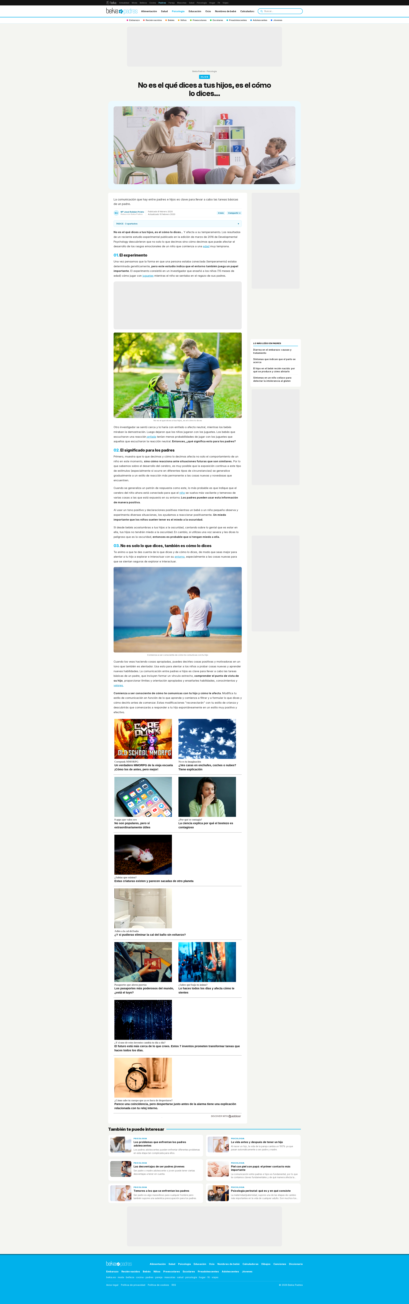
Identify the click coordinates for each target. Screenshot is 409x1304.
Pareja (172, 3)
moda (121, 1277)
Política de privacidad (133, 1285)
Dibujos (265, 1264)
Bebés (147, 1271)
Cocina (152, 3)
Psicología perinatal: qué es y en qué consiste (261, 1190)
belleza (130, 1277)
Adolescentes (230, 1271)
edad (206, 246)
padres (149, 1277)
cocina (140, 1277)
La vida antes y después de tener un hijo (257, 1142)
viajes (215, 1277)
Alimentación (149, 11)
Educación (195, 11)
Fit (219, 3)
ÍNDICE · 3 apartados (177, 223)
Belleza (143, 3)
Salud (191, 3)
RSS (174, 1285)
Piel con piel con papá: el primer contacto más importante (260, 1168)
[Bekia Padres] (122, 11)
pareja (158, 1277)
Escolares (189, 1271)
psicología (191, 1277)
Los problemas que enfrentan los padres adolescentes (160, 1143)
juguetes (148, 275)
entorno (180, 556)
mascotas (169, 1277)
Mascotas (181, 3)
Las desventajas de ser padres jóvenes (159, 1166)
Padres (162, 3)
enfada (151, 436)
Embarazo (112, 1271)
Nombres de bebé (225, 11)
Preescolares (171, 1271)
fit (208, 1277)
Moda (134, 3)
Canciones (279, 1264)
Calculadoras (248, 11)
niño (182, 492)
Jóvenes (247, 1271)
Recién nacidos (130, 1271)
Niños (157, 1271)
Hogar (212, 3)
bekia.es (111, 1277)
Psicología (202, 3)
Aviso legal (112, 1285)
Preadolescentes (208, 1271)
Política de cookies (158, 1285)
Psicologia (178, 11)
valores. (118, 685)
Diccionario (296, 1264)
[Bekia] (111, 2)
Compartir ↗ (234, 213)
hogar (202, 1277)
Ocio (208, 11)
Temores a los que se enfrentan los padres (161, 1190)
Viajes (225, 3)
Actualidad (124, 3)
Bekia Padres (198, 71)
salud (180, 1277)
